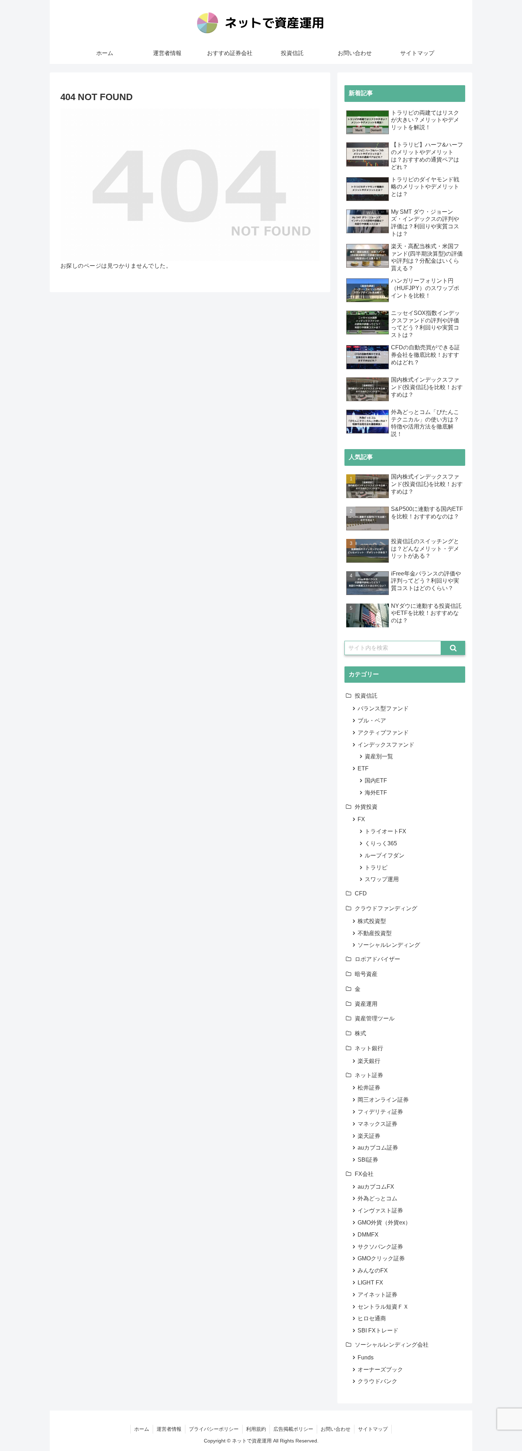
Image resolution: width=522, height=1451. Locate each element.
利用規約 (256, 1429)
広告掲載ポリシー (293, 1429)
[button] (453, 648)
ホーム (141, 1429)
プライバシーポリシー (214, 1429)
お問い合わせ (335, 1429)
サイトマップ (373, 1429)
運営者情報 (169, 1429)
